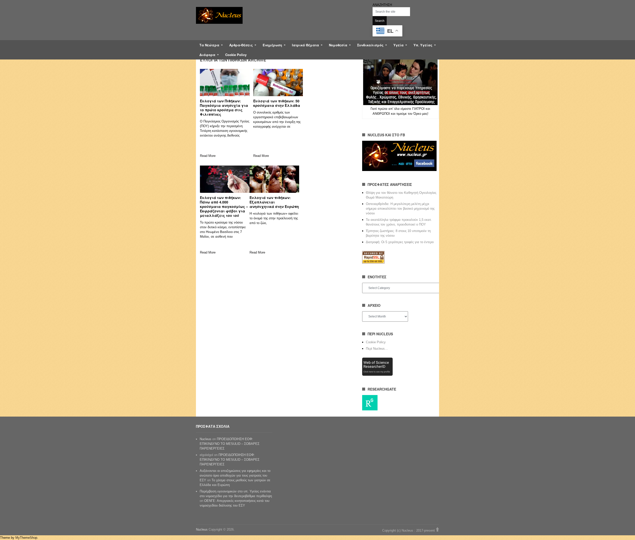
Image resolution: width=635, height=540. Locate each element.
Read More (208, 156)
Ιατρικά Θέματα (305, 45)
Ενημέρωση (272, 45)
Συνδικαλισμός (370, 45)
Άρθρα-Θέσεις (241, 45)
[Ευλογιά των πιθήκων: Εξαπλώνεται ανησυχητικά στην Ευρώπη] (274, 179)
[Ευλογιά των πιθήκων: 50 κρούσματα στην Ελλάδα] (278, 82)
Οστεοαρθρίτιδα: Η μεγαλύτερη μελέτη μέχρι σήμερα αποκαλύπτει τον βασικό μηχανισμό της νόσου (400, 208)
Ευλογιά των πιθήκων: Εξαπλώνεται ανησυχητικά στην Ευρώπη (274, 202)
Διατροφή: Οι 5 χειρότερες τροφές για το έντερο (400, 242)
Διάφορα (207, 54)
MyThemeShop (26, 538)
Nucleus (205, 439)
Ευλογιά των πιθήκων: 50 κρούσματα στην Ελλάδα (276, 103)
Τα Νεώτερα (209, 45)
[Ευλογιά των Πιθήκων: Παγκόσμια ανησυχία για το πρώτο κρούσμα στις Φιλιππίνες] (225, 82)
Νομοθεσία (338, 45)
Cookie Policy (236, 54)
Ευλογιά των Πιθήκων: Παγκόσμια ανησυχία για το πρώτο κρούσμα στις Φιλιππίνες (224, 107)
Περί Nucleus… (377, 348)
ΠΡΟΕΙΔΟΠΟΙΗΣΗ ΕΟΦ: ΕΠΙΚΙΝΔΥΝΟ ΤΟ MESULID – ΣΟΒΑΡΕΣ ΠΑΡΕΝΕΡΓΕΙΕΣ (229, 443)
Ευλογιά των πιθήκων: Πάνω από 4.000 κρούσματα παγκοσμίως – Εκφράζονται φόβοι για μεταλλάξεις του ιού (224, 206)
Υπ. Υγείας (422, 45)
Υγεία (398, 45)
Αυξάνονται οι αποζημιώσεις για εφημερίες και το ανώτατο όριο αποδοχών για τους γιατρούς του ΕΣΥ (235, 475)
